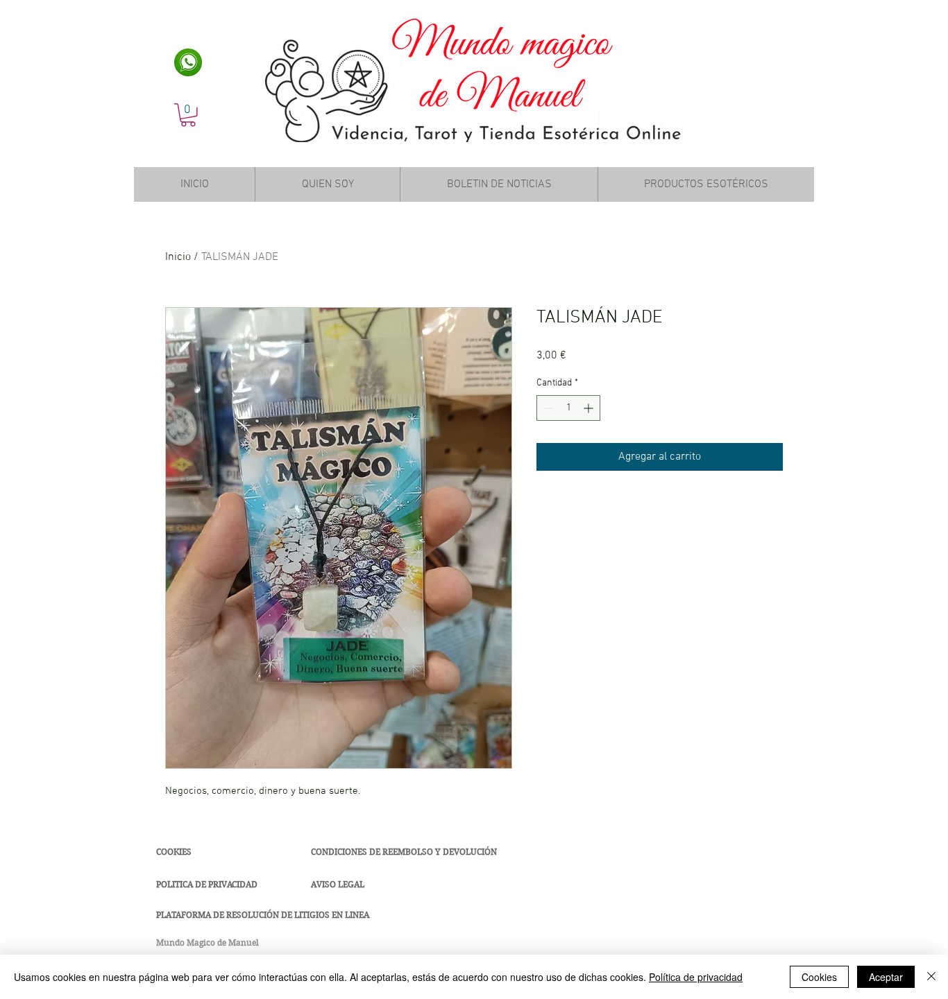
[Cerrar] (931, 977)
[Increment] (589, 408)
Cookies (819, 977)
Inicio (178, 257)
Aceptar (886, 977)
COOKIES (174, 851)
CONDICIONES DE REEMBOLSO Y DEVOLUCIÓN (404, 851)
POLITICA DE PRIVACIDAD (206, 884)
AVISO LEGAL (337, 884)
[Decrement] (547, 408)
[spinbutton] (568, 408)
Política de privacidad (696, 977)
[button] (188, 115)
